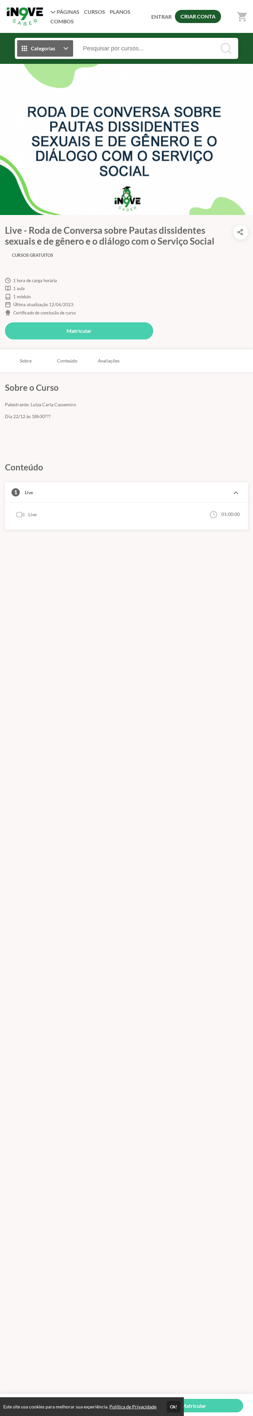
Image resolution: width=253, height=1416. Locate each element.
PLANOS (120, 12)
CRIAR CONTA (198, 16)
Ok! (173, 1406)
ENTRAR (161, 16)
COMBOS (62, 21)
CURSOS (94, 12)
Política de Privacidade (132, 1406)
